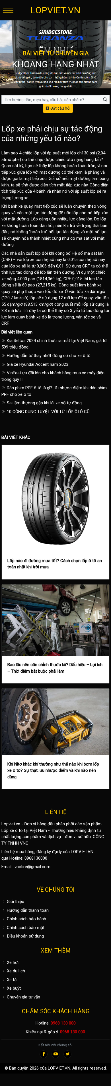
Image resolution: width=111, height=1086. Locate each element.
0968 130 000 (63, 1023)
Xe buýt (13, 988)
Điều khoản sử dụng (25, 936)
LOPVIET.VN (55, 10)
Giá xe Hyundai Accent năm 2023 (37, 364)
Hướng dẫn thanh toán (27, 910)
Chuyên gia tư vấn (23, 997)
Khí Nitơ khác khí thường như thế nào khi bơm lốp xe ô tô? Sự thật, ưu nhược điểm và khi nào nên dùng (53, 770)
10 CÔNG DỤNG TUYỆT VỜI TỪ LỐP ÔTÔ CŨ (48, 411)
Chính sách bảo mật (25, 927)
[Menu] (8, 10)
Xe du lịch (15, 971)
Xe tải (11, 979)
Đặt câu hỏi (60, 108)
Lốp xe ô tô (12, 830)
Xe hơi (12, 962)
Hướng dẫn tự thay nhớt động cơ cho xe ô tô (48, 355)
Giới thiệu (15, 901)
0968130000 (35, 858)
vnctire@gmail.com (32, 866)
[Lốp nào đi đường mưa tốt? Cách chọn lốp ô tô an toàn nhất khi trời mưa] (55, 498)
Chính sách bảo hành (26, 918)
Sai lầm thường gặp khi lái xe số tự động (44, 402)
